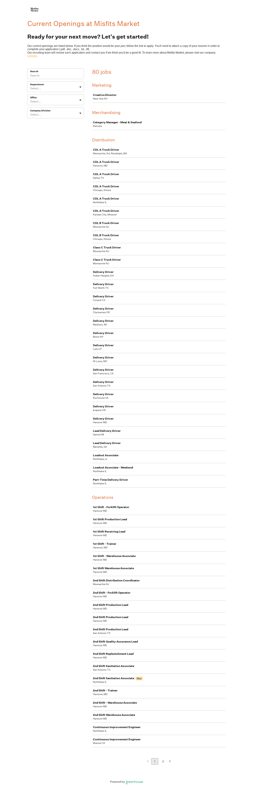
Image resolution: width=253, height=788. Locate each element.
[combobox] (30, 88)
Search (34, 71)
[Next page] (170, 761)
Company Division (40, 110)
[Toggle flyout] (80, 87)
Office (33, 97)
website (32, 55)
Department (37, 84)
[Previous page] (148, 761)
